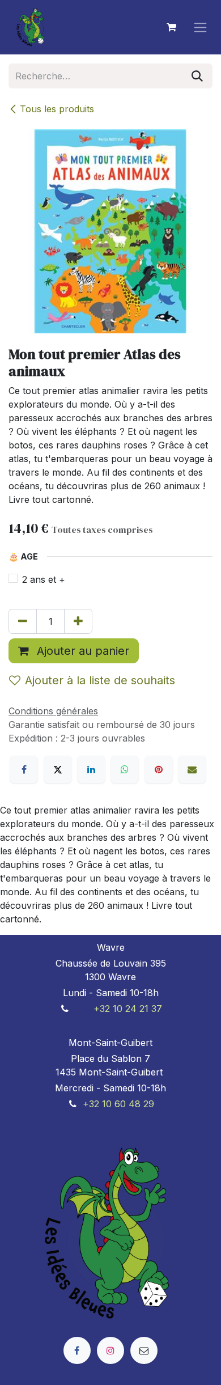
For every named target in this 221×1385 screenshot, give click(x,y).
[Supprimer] (22, 621)
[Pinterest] (158, 769)
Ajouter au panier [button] (81, 651)
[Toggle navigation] (200, 27)
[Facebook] (23, 769)
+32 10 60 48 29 (118, 1103)
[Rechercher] (197, 75)
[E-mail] (192, 769)
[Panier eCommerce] (171, 27)
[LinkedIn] (91, 769)
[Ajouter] (78, 621)
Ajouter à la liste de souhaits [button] (100, 680)
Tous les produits (57, 109)
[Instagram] (110, 1350)
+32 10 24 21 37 (128, 1008)
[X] (57, 769)
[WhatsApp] (124, 769)
